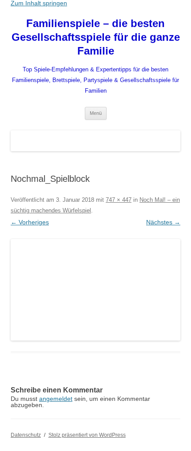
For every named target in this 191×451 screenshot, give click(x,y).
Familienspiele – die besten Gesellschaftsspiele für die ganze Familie (96, 37)
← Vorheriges (30, 222)
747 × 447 (118, 199)
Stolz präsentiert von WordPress (87, 435)
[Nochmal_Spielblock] (95, 290)
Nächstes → (163, 222)
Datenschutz (26, 435)
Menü (96, 113)
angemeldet (55, 398)
